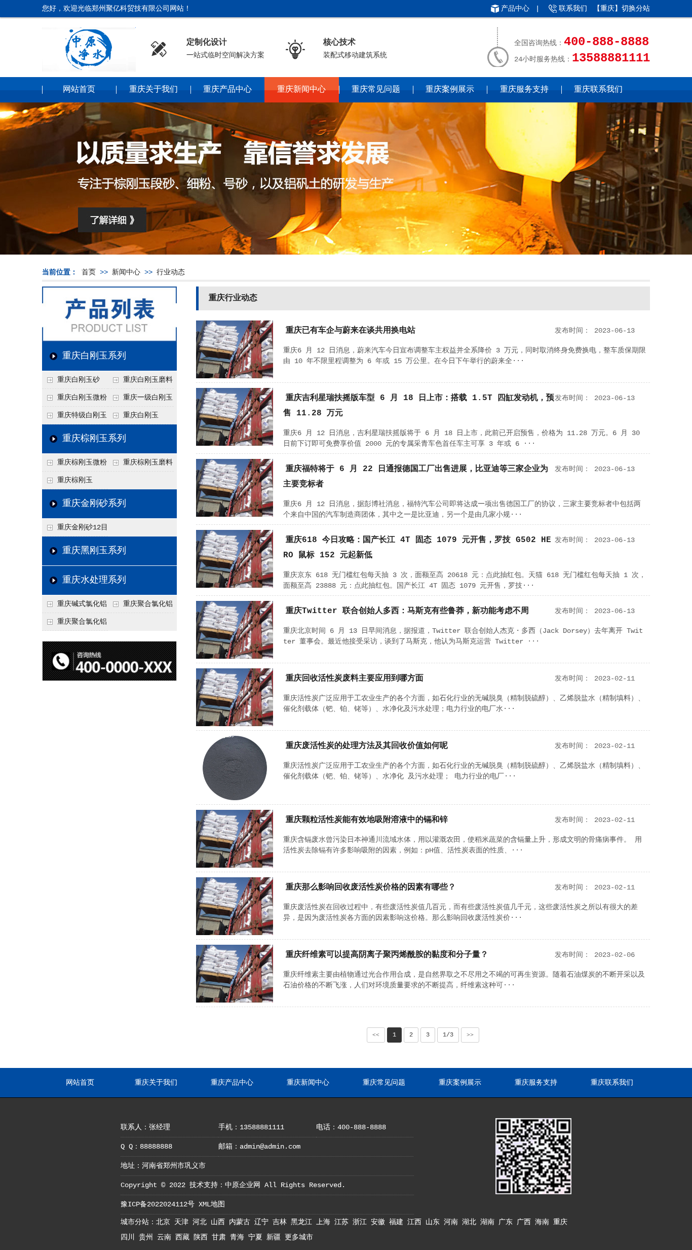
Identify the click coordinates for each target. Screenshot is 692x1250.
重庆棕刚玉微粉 (82, 462)
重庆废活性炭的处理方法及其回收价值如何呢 (367, 746)
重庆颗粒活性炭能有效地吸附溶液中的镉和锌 (367, 820)
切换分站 (636, 9)
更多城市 (299, 1237)
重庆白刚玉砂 (78, 380)
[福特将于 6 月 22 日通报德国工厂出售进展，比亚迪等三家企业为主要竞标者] (234, 515)
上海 (325, 1222)
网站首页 (79, 89)
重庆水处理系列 (94, 580)
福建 (398, 1222)
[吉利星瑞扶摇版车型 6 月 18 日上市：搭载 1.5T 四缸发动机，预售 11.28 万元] (234, 444)
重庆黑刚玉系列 (94, 551)
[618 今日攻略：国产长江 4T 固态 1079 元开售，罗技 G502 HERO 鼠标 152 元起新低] (234, 586)
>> (470, 1035)
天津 (183, 1222)
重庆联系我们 (598, 89)
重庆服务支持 (524, 89)
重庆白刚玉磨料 (148, 380)
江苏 (343, 1222)
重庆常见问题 (376, 89)
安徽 (380, 1222)
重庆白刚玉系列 (94, 356)
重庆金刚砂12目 (82, 527)
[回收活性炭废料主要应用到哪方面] (234, 724)
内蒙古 (241, 1222)
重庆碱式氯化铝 (82, 604)
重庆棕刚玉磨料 (148, 462)
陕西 (203, 1237)
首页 (89, 272)
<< (375, 1035)
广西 (526, 1222)
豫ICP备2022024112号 (158, 1204)
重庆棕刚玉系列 (94, 439)
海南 (544, 1222)
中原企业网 (242, 1185)
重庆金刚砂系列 (94, 503)
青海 (239, 1237)
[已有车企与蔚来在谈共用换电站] (234, 376)
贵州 (148, 1237)
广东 (507, 1222)
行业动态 (171, 272)
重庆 (560, 1222)
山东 (435, 1222)
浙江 (362, 1222)
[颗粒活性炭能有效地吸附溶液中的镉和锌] (234, 866)
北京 (165, 1222)
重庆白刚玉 (141, 415)
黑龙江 (303, 1222)
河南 (453, 1222)
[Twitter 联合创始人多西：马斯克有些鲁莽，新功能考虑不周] (234, 657)
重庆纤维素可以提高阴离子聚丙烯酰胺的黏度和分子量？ (387, 954)
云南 (166, 1237)
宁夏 (257, 1237)
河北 (202, 1222)
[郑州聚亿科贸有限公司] (89, 68)
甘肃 (221, 1237)
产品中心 (515, 9)
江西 (416, 1222)
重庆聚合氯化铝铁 (140, 606)
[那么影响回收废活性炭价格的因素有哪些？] (234, 933)
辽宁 (263, 1222)
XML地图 (212, 1204)
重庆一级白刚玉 (148, 398)
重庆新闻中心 (301, 89)
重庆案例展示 (450, 89)
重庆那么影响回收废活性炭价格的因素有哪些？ (371, 887)
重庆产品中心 (227, 89)
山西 (220, 1222)
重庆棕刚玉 (75, 480)
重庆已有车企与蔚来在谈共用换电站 (350, 330)
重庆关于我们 (153, 89)
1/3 (448, 1035)
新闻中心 (126, 272)
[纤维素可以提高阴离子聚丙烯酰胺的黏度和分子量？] (234, 1000)
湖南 (489, 1222)
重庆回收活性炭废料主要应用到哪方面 (355, 678)
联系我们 (573, 9)
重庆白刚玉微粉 (82, 398)
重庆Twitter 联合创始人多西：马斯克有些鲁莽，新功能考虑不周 (407, 611)
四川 (130, 1237)
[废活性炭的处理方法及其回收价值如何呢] (234, 798)
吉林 (282, 1222)
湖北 (471, 1222)
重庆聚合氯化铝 (82, 622)
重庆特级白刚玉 (82, 415)
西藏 (184, 1237)
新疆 (275, 1237)
